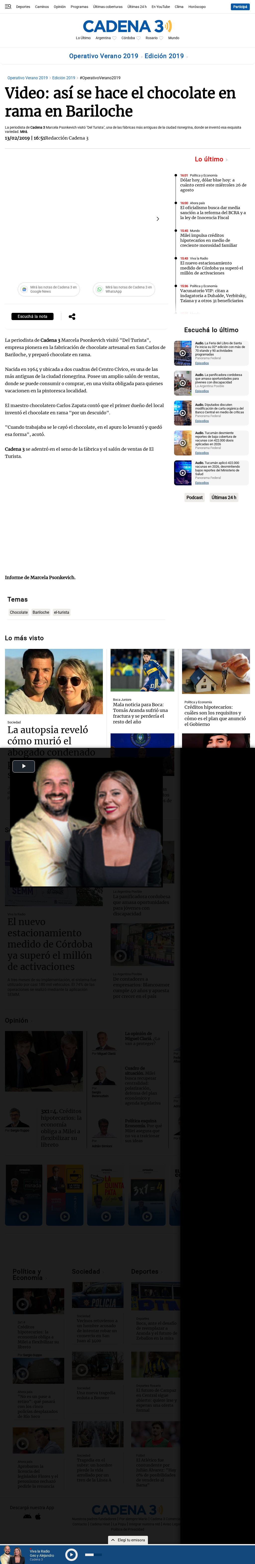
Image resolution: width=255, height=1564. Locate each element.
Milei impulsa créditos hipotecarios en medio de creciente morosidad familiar (208, 240)
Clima (179, 7)
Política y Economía (203, 175)
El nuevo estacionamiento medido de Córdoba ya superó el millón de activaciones (211, 268)
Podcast (195, 497)
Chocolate (19, 612)
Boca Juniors (122, 699)
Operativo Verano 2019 (104, 56)
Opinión (60, 7)
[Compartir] (72, 317)
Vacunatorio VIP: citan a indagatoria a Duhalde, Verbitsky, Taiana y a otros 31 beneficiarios (213, 295)
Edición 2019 (165, 56)
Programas (79, 7)
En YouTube (161, 7)
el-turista (61, 612)
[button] (158, 219)
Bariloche (41, 612)
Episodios (202, 363)
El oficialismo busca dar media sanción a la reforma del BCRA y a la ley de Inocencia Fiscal (213, 212)
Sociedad (14, 722)
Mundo (173, 38)
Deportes (23, 7)
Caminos (42, 7)
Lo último (210, 159)
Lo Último (83, 38)
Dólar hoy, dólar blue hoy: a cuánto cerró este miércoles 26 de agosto (213, 184)
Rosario (152, 38)
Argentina (103, 38)
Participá (240, 7)
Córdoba (128, 38)
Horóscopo (197, 7)
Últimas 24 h (137, 7)
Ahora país (197, 203)
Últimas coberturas (108, 7)
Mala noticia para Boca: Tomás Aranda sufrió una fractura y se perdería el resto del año (140, 713)
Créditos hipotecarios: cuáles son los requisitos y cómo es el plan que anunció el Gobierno (215, 715)
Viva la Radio (199, 258)
